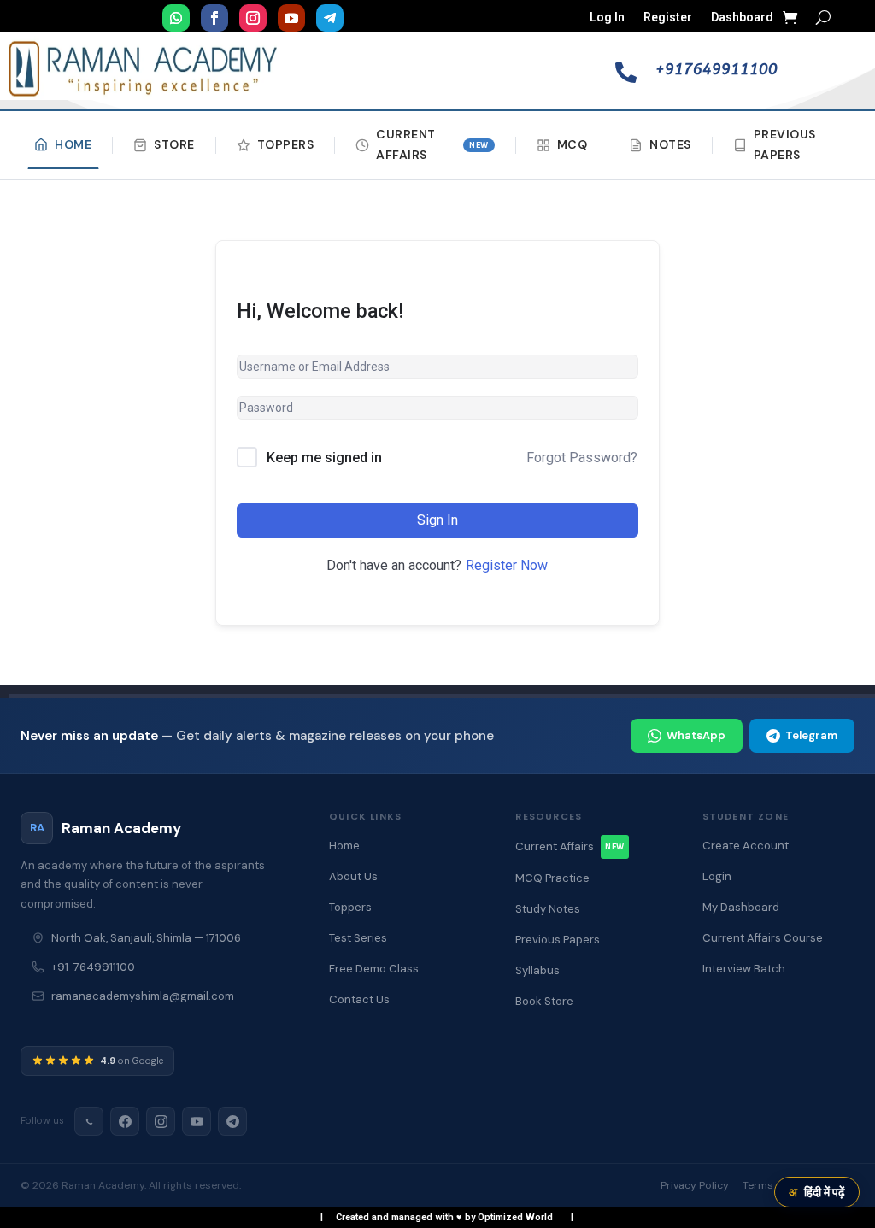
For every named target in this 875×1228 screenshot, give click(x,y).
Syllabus (537, 970)
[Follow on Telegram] (330, 18)
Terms (758, 1185)
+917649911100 (716, 69)
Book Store (544, 1001)
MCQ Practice (552, 878)
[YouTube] (196, 1121)
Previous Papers (785, 144)
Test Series (358, 938)
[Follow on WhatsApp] (176, 18)
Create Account (745, 845)
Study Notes (547, 909)
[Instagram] (160, 1121)
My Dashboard (740, 907)
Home (73, 144)
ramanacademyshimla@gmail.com (142, 996)
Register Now (507, 565)
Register (667, 17)
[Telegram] (232, 1121)
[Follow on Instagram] (253, 18)
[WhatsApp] (88, 1121)
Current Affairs (432, 144)
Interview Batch (743, 968)
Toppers (285, 144)
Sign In (437, 520)
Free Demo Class (374, 968)
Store (174, 144)
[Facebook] (124, 1121)
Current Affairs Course (762, 938)
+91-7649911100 (93, 967)
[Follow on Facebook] (214, 18)
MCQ (572, 144)
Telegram (811, 735)
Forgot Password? (581, 457)
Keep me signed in (324, 457)
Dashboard (742, 17)
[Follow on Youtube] (291, 18)
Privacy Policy (695, 1185)
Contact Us (359, 999)
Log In (607, 17)
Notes (670, 144)
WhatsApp (696, 735)
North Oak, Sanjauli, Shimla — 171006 (146, 938)
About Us (353, 876)
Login (716, 876)
